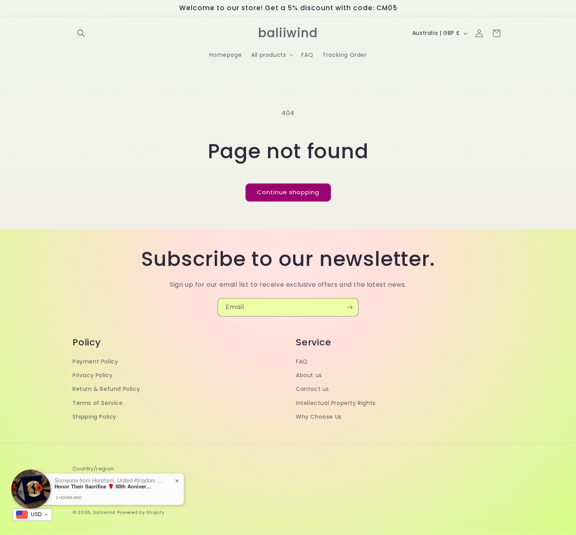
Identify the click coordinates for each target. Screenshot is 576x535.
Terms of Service (97, 403)
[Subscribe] (349, 307)
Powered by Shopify (141, 512)
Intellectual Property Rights (336, 403)
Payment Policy (95, 361)
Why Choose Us (319, 417)
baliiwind (104, 512)
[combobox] (32, 514)
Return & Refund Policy (106, 389)
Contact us (312, 389)
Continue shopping (288, 192)
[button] (81, 33)
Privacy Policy (92, 375)
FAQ (302, 361)
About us (309, 375)
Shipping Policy (94, 417)
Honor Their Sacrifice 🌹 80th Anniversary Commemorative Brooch (103, 486)
